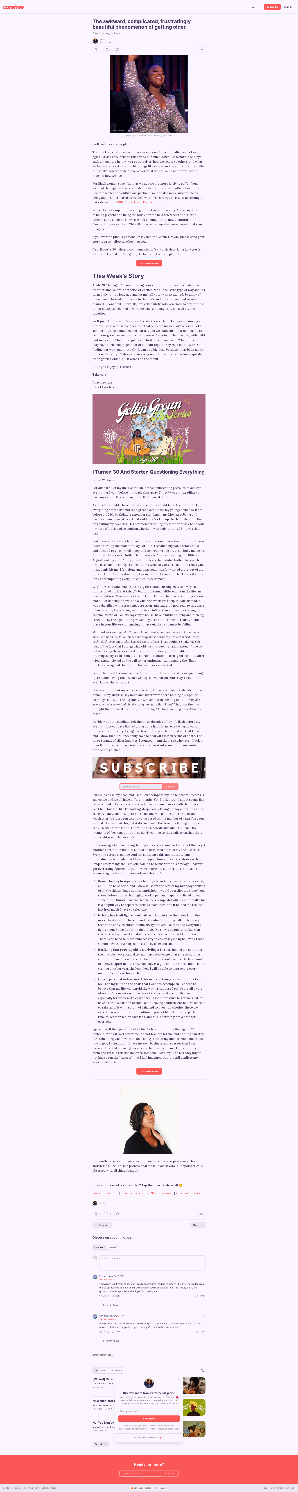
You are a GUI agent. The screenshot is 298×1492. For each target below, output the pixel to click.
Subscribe (272, 6)
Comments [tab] (99, 1247)
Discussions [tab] (116, 1370)
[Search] (253, 7)
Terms (38, 1488)
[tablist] (106, 1247)
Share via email (162, 1193)
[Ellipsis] (203, 1275)
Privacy (30, 1488)
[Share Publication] (260, 7)
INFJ (105, 886)
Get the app (161, 1488)
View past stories (188, 1193)
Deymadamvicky (108, 1315)
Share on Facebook (134, 1193)
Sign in (288, 6)
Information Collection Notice (148, 1428)
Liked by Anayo (109, 1280)
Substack (266, 1488)
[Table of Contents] (3, 746)
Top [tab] (96, 1370)
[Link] (88, 275)
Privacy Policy (172, 1428)
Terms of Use (164, 1425)
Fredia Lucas (106, 1276)
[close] (178, 1379)
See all (99, 1443)
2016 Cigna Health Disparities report (143, 202)
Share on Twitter (105, 1193)
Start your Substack (143, 1488)
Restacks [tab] (112, 1247)
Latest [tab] (104, 1370)
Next (196, 1225)
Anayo (103, 39)
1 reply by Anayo (111, 1305)
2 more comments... (103, 1354)
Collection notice (49, 1488)
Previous (104, 1225)
